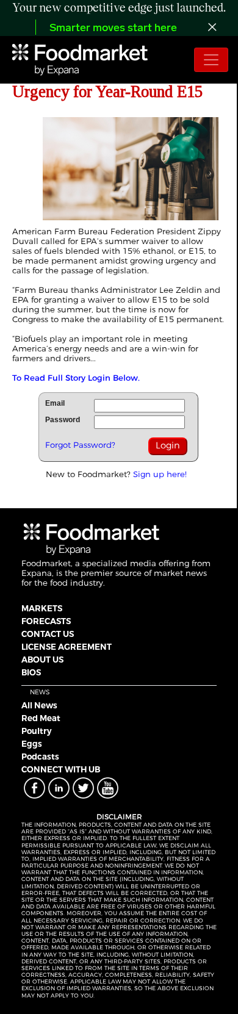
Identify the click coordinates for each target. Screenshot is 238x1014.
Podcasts (40, 756)
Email (55, 403)
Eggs (31, 744)
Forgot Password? (80, 445)
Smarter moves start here (113, 28)
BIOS (31, 672)
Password (62, 419)
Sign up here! (160, 474)
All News (39, 705)
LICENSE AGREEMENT (66, 647)
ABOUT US (42, 659)
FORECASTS (46, 621)
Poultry (36, 731)
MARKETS (41, 608)
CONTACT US (47, 634)
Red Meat (40, 718)
